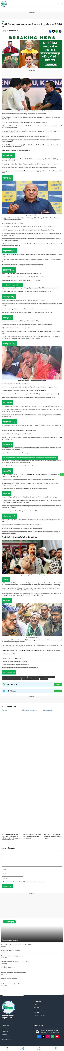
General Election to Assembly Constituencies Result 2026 (16, 944)
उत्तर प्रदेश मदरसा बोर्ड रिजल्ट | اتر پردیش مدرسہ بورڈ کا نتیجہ (15, 961)
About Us (4, 1029)
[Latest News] (22, 1048)
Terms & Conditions (7, 1039)
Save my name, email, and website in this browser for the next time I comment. (23, 881)
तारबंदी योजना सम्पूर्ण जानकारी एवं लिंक (9, 978)
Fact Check (37, 1012)
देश (2, 21)
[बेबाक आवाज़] (4, 4)
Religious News (38, 1010)
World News (37, 1007)
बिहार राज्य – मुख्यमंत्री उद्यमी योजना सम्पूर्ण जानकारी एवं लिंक (13, 972)
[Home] (7, 1048)
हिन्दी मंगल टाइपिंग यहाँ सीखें (9, 672)
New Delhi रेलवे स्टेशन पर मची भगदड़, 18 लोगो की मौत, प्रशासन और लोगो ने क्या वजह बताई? (52, 836)
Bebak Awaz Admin (13, 30)
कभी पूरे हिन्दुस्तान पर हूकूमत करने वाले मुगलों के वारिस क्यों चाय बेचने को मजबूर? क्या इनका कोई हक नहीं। (32, 836)
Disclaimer (4, 1034)
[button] (58, 4)
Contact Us (5, 1031)
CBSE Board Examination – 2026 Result (11, 950)
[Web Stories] (39, 1048)
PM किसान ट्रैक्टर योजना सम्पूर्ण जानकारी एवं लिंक (11, 984)
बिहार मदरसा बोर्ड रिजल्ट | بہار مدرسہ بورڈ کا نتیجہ (12, 956)
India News (37, 1004)
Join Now (58, 684)
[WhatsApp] (56, 1048)
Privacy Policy (5, 1036)
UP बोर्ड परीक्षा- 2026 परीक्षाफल (8, 967)
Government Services (39, 1015)
